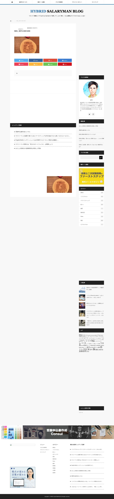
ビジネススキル (91, 224)
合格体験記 (98, 345)
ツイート (81, 412)
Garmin (88, 335)
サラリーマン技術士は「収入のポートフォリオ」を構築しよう (34, 144)
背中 (91, 349)
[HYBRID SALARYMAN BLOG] (57, 13)
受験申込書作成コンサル (23, 131)
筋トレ (92, 204)
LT (97, 335)
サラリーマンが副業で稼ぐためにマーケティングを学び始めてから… (86, 454)
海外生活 (92, 212)
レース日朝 (97, 343)
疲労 (88, 347)
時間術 (54, 465)
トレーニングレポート (91, 339)
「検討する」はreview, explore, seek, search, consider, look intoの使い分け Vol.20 (95, 322)
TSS (80, 336)
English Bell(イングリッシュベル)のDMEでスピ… (82, 465)
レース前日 (89, 343)
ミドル (96, 341)
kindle (95, 335)
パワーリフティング (91, 200)
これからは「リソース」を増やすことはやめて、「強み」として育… (86, 486)
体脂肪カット (86, 345)
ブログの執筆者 (59, 2)
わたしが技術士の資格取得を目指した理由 (28, 148)
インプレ (88, 336)
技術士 (92, 192)
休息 (82, 345)
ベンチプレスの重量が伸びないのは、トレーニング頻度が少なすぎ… (86, 481)
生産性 (54, 472)
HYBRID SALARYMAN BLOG (56, 496)
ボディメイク (55, 454)
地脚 (102, 345)
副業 (91, 208)
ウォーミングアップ (95, 336)
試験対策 (100, 349)
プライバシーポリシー (77, 2)
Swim (102, 335)
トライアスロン (92, 196)
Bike (81, 335)
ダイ (91, 100)
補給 (96, 349)
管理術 (54, 468)
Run (99, 335)
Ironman (92, 335)
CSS (84, 335)
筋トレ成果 (97, 347)
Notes (92, 216)
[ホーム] (12, 2)
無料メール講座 (41, 2)
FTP (86, 335)
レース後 (93, 343)
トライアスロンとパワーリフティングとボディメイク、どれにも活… (86, 449)
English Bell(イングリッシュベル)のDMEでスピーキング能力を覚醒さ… (37, 140)
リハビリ (100, 341)
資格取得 (82, 351)
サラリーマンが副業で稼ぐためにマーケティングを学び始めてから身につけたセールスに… (43, 136)
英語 (92, 220)
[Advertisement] (26, 108)
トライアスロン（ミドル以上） (95, 338)
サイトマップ (95, 2)
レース (82, 343)
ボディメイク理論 (87, 341)
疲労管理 (92, 347)
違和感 (87, 351)
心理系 (54, 470)
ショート (85, 338)
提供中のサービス (23, 2)
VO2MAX (84, 336)
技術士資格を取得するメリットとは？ (87, 134)
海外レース (84, 347)
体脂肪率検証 (93, 345)
